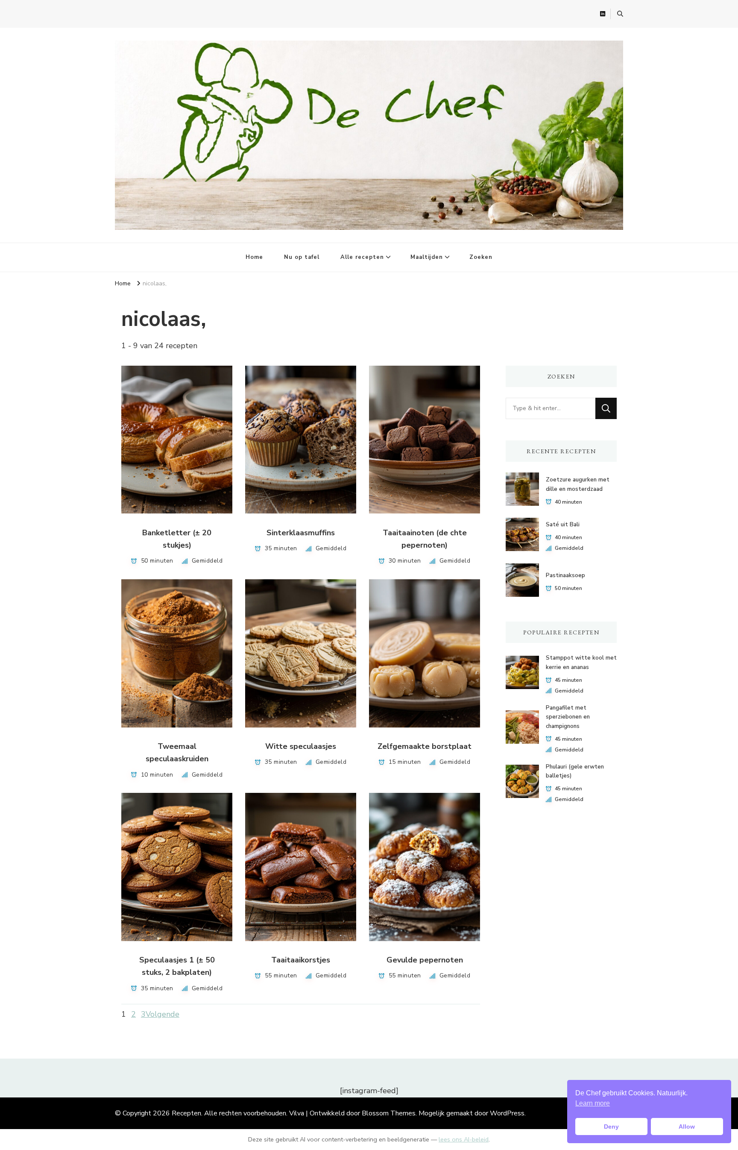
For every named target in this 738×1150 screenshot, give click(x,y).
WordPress (507, 1113)
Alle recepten (362, 257)
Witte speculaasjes (300, 746)
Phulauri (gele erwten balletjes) (575, 771)
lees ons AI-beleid (464, 1139)
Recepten (186, 1113)
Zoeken (480, 257)
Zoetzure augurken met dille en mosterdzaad (577, 484)
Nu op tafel (301, 257)
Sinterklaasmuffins (300, 533)
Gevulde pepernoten (425, 960)
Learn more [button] (592, 1103)
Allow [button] (687, 1126)
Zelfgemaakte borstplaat (425, 746)
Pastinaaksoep (565, 575)
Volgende (162, 1014)
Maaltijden (426, 257)
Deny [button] (611, 1126)
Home (254, 257)
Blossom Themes (389, 1113)
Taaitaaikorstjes (300, 960)
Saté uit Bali (563, 524)
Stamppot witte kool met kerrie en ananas (581, 662)
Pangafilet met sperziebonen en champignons (568, 717)
